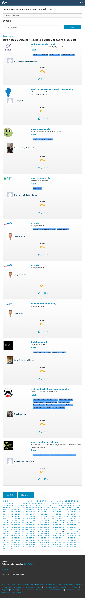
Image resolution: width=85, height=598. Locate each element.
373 (56, 536)
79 (65, 505)
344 (26, 533)
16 (40, 501)
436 (56, 542)
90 (18, 507)
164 (53, 514)
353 (60, 533)
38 (24, 503)
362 (15, 536)
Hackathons (30, 590)
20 (51, 501)
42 (36, 503)
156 (23, 514)
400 (79, 538)
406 (23, 540)
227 (53, 520)
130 (4, 512)
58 (4, 505)
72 (44, 505)
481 (67, 547)
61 (12, 505)
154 (15, 514)
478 (56, 547)
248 (53, 523)
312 (56, 529)
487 (11, 549)
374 (60, 536)
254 (75, 523)
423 (8, 542)
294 (67, 527)
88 (12, 507)
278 (8, 527)
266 (41, 525)
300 (11, 529)
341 (15, 533)
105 (66, 507)
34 (12, 503)
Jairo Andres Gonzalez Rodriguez (26, 61)
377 (71, 536)
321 (11, 531)
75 (53, 505)
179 (30, 516)
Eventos (76, 587)
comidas (63, 352)
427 (23, 542)
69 (36, 505)
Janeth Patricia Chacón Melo (24, 461)
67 (30, 505)
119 (41, 510)
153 (11, 514)
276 (79, 525)
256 (4, 525)
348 (41, 533)
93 (27, 507)
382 (11, 538)
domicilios (61, 407)
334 (63, 531)
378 (75, 536)
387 (30, 538)
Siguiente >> (25, 495)
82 (73, 505)
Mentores (13, 590)
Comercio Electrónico (38, 399)
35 (15, 503)
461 (71, 544)
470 (26, 547)
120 (45, 510)
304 (26, 529)
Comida (35, 352)
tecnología (52, 54)
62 (15, 505)
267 (45, 525)
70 (39, 505)
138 (34, 512)
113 (19, 510)
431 (38, 542)
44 (41, 503)
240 (23, 523)
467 (15, 547)
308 (41, 529)
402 (8, 540)
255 (79, 523)
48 (53, 503)
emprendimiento (47, 407)
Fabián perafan (19, 101)
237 (11, 523)
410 (38, 540)
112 (15, 510)
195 (11, 518)
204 (45, 518)
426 (19, 542)
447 (19, 544)
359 (4, 536)
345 (30, 533)
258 (11, 525)
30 (80, 501)
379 (79, 536)
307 (38, 529)
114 (23, 510)
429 (30, 542)
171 (79, 514)
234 (79, 520)
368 (38, 536)
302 (19, 529)
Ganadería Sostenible (51, 402)
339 (8, 533)
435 (53, 542)
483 (75, 547)
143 (53, 512)
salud (34, 139)
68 (33, 505)
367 (34, 536)
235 (4, 523)
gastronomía (55, 352)
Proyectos (5, 590)
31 (4, 503)
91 (21, 507)
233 (75, 520)
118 (38, 510)
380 (4, 538)
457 (56, 544)
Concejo (21, 590)
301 (15, 529)
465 (8, 547)
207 (56, 518)
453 (41, 544)
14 (34, 501)
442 (79, 542)
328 (38, 531)
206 (53, 518)
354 (64, 533)
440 (71, 542)
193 (4, 518)
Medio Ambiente (37, 188)
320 (8, 531)
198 (23, 518)
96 (36, 507)
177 (23, 516)
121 (49, 510)
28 (75, 501)
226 (49, 520)
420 (75, 540)
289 (49, 527)
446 (15, 544)
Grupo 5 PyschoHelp (40, 128)
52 (65, 503)
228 (56, 520)
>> (66, 531)
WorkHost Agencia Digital (43, 44)
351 (53, 533)
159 (34, 514)
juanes (13, 584)
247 (49, 523)
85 (4, 507)
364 (23, 536)
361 (11, 536)
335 (70, 531)
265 (38, 525)
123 (56, 510)
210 (67, 518)
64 (21, 505)
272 (64, 525)
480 (64, 547)
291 (56, 527)
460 (67, 544)
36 (18, 503)
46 (47, 503)
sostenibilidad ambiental (57, 455)
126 (67, 510)
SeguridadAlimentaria (64, 402)
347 (38, 533)
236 (8, 523)
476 (49, 547)
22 (57, 501)
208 (60, 518)
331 (49, 531)
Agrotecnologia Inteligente (52, 404)
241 (26, 523)
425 (15, 542)
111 (11, 510)
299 (8, 529)
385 (23, 538)
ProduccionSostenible (38, 402)
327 (34, 531)
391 (45, 538)
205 (49, 518)
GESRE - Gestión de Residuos (44, 442)
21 (54, 501)
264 (34, 525)
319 (4, 531)
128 (75, 510)
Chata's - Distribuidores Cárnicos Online (50, 389)
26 (69, 501)
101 (51, 507)
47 (50, 503)
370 (45, 536)
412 (45, 540)
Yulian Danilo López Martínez (24, 360)
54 (70, 503)
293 (64, 527)
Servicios (30, 587)
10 (22, 501)
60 (9, 505)
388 (34, 538)
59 (7, 505)
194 (8, 518)
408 (30, 540)
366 (30, 536)
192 (79, 516)
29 (77, 501)
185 (53, 516)
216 (11, 520)
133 (15, 512)
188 (64, 516)
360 (8, 536)
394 (56, 538)
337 (77, 531)
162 (45, 514)
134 (19, 512)
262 (26, 525)
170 (75, 514)
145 (60, 512)
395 (60, 538)
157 (26, 514)
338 (4, 533)
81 (70, 505)
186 (56, 516)
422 (4, 542)
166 (60, 514)
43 (39, 503)
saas (58, 54)
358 (79, 533)
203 (41, 518)
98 (41, 507)
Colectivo (6, 584)
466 (11, 547)
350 (49, 533)
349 (45, 533)
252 (67, 523)
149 (75, 512)
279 (11, 527)
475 (45, 547)
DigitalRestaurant (39, 341)
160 (38, 514)
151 (4, 514)
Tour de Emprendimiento (26, 584)
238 (15, 523)
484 (79, 547)
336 (73, 531)
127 (71, 510)
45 (44, 503)
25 (66, 501)
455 (49, 544)
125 (64, 510)
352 (56, 533)
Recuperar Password (64, 587)
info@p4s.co (29, 564)
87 (9, 507)
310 (49, 529)
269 (53, 525)
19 (48, 501)
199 (26, 518)
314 (64, 529)
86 (7, 507)
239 (19, 523)
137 (30, 512)
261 (23, 525)
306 (34, 529)
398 (71, 538)
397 (67, 538)
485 (4, 549)
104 (62, 507)
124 (60, 510)
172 (4, 516)
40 (30, 503)
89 (15, 507)
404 (15, 540)
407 (26, 540)
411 (41, 540)
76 (56, 505)
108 (77, 507)
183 (45, 516)
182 (41, 516)
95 (33, 507)
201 (34, 518)
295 (71, 527)
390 (41, 538)
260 (19, 525)
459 (64, 544)
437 (60, 542)
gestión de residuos (70, 455)
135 (23, 512)
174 (11, 516)
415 (56, 540)
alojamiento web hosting (67, 54)
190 (71, 516)
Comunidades (16, 592)
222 (34, 520)
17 (43, 501)
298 (4, 529)
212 (75, 518)
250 (60, 523)
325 (26, 531)
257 (8, 525)
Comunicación (41, 139)
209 (64, 518)
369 (41, 536)
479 (60, 547)
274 (71, 525)
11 (25, 501)
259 (15, 525)
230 (64, 520)
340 (11, 533)
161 (41, 514)
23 (60, 501)
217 (15, 520)
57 (79, 503)
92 (24, 507)
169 (71, 514)
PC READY (35, 223)
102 (55, 507)
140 (41, 512)
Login (45, 587)
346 (34, 533)
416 (60, 540)
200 (30, 518)
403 (11, 540)
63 (18, 505)
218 (19, 520)
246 (45, 523)
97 (39, 507)
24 (63, 501)
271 (60, 525)
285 (34, 527)
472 (34, 547)
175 (15, 516)
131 (8, 512)
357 (75, 533)
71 (41, 505)
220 (26, 520)
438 (64, 542)
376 (67, 536)
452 (38, 544)
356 (71, 533)
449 (26, 544)
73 (47, 505)
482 (71, 547)
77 (59, 505)
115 (26, 510)
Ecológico (35, 455)
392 (49, 538)
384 (19, 538)
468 (19, 547)
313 (60, 529)
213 (79, 518)
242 (30, 523)
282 (23, 527)
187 (60, 516)
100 (48, 507)
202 (38, 518)
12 (28, 501)
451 (34, 544)
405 (19, 540)
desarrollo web (44, 54)
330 (45, 531)
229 (60, 520)
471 (30, 547)
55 (73, 503)
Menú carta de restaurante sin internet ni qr (52, 89)
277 (4, 527)
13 (31, 501)
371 (49, 536)
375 (64, 536)
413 (49, 540)
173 (8, 516)
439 (67, 542)
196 (15, 518)
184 (49, 516)
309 (45, 529)
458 (60, 544)
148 (71, 512)
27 (72, 501)
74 (50, 505)
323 (19, 531)
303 (23, 529)
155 (19, 514)
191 (75, 516)
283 (26, 527)
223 (38, 520)
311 (53, 529)
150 (79, 512)
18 (46, 501)
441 (75, 542)
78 (62, 505)
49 (56, 503)
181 (38, 516)
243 (34, 523)
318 (79, 529)
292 (60, 527)
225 (45, 520)
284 (30, 527)
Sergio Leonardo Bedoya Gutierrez (26, 195)
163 (49, 514)
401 (4, 540)
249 (56, 523)
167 (64, 514)
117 (34, 510)
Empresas (38, 587)
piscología (49, 139)
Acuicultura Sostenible (38, 404)
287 (41, 527)
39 (27, 503)
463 (79, 544)
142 (49, 512)
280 (15, 527)
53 (68, 503)
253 (71, 523)
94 (30, 507)
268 (49, 525)
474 (41, 547)
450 (30, 544)
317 (75, 529)
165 (56, 514)
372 (53, 536)
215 (8, 520)
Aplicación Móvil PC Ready (43, 303)
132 (11, 512)
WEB (34, 50)
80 (68, 505)
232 (71, 520)
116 (30, 510)
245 (41, 523)
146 (64, 512)
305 (30, 529)
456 (53, 544)
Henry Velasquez (20, 236)
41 (33, 503)
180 (34, 516)
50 (59, 503)
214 (4, 520)
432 (41, 542)
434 (49, 542)
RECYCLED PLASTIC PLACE (41, 177)
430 (34, 542)
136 (26, 512)
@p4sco (5, 569)
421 (79, 540)
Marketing (35, 54)
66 (27, 505)
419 (71, 540)
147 (67, 512)
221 (30, 520)
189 (67, 516)
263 (30, 525)
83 (76, 505)
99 (44, 507)
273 (67, 525)
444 (8, 544)
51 (62, 503)
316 (71, 529)
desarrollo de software (67, 404)
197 (19, 518)
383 (15, 538)
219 (23, 520)
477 (53, 547)
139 (38, 512)
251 (64, 523)
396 (64, 538)
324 (23, 531)
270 (56, 525)
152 (8, 514)
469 (23, 547)
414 (53, 540)
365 (26, 536)
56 (76, 503)
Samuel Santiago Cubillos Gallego (26, 148)
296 (75, 527)
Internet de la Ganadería (65, 399)
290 (53, 527)
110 (8, 510)
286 (38, 527)
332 (53, 531)
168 (67, 514)
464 (4, 547)
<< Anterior (10, 495)
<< (60, 531)
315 (67, 529)
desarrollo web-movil (62, 229)
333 (56, 531)
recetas (55, 407)
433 (45, 542)
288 (45, 527)
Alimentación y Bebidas (45, 352)
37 (21, 503)
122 (53, 510)
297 (79, 527)
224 (41, 520)
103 (59, 507)
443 (4, 544)
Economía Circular (44, 455)
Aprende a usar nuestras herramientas (50, 590)
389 (38, 538)
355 (67, 533)
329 (41, 531)
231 (67, 520)
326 (30, 531)
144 (56, 512)
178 (26, 516)
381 (8, 538)
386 (26, 538)
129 (79, 510)
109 (4, 510)
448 (23, 544)
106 (70, 507)
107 (74, 507)
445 (11, 544)
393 (53, 538)
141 (45, 512)
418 (67, 540)
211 (71, 518)
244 (38, 523)
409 (34, 540)
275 (75, 525)
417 (64, 540)
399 (75, 538)
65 (24, 505)
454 (45, 544)
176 (19, 516)
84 (79, 505)
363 (19, 536)
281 (19, 527)
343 (23, 533)
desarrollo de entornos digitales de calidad (44, 229)
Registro (52, 587)
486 (8, 549)
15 (37, 501)
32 (7, 503)
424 (11, 542)
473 (38, 547)
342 (19, 533)
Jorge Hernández (20, 414)
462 (75, 544)
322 (15, 531)
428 (26, 542)
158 (30, 514)
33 (9, 503)
